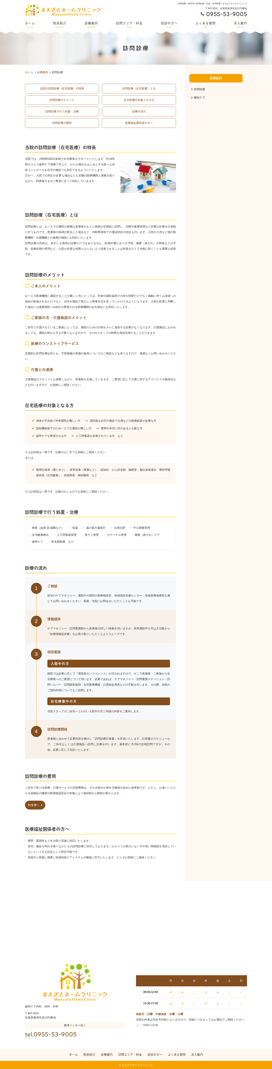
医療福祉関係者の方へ (139, 123)
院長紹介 (59, 25)
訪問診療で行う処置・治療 (62, 111)
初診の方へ (169, 25)
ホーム (30, 25)
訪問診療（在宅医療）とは (139, 88)
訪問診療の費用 (62, 123)
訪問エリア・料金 (129, 25)
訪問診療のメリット (61, 100)
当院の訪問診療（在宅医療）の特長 (62, 88)
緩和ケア (199, 97)
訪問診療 (199, 89)
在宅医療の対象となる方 (139, 100)
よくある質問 (206, 25)
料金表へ (34, 805)
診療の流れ (139, 111)
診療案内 (91, 25)
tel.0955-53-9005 (51, 1034)
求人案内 (240, 25)
